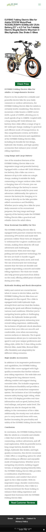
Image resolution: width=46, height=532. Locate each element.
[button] (39, 6)
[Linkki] (12, 4)
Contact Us (31, 518)
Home (10, 518)
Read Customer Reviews (23, 503)
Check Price (23, 84)
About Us (20, 518)
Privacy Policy (22, 521)
